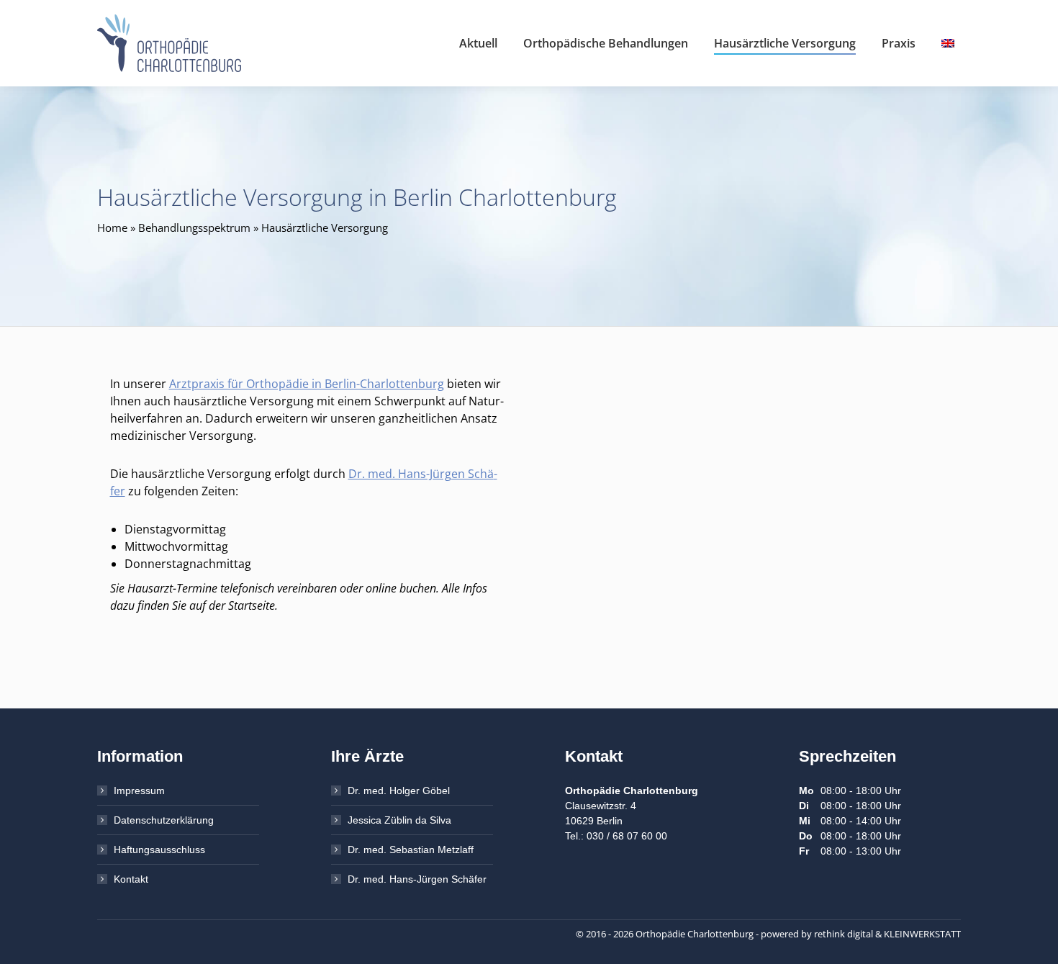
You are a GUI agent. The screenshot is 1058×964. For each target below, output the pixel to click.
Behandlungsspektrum (194, 227)
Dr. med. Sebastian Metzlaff (411, 849)
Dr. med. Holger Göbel (399, 790)
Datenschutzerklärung (164, 820)
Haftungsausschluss (159, 849)
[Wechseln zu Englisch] (950, 43)
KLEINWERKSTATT (922, 933)
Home (112, 227)
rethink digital (843, 933)
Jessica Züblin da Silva (399, 820)
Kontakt (131, 879)
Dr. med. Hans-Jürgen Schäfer (417, 879)
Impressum (139, 790)
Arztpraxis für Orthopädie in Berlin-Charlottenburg (306, 384)
